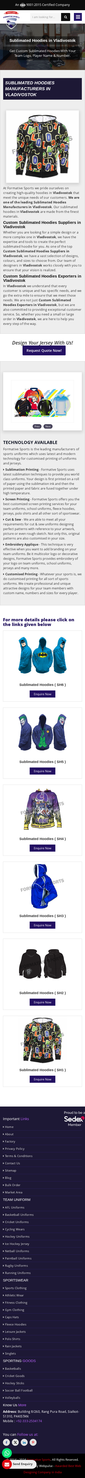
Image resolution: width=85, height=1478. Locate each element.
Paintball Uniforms (17, 1258)
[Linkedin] (24, 1442)
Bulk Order (12, 1185)
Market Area (13, 1192)
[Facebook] (6, 1442)
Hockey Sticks (14, 1383)
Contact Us (12, 1163)
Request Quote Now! (44, 350)
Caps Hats (11, 1317)
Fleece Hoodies (15, 1324)
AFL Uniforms (14, 1207)
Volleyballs (12, 1398)
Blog (7, 1178)
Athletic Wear (14, 1295)
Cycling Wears (14, 1229)
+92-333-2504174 (29, 1421)
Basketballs (12, 1368)
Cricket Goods (14, 1376)
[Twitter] (15, 1442)
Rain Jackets (13, 1346)
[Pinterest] (33, 1442)
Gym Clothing (14, 1310)
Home (8, 1127)
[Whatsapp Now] (7, 1453)
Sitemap (10, 1170)
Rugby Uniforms (16, 1266)
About (8, 1134)
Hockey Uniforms (16, 1236)
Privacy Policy (14, 1149)
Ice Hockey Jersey (16, 1244)
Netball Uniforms (16, 1251)
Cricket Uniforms (16, 1222)
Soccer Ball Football (18, 1390)
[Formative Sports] (11, 20)
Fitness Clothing (15, 1302)
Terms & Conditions (18, 1156)
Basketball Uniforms (19, 1215)
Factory (9, 1141)
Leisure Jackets (15, 1332)
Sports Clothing (15, 1288)
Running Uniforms (17, 1273)
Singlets (10, 1353)
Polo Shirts (12, 1339)
